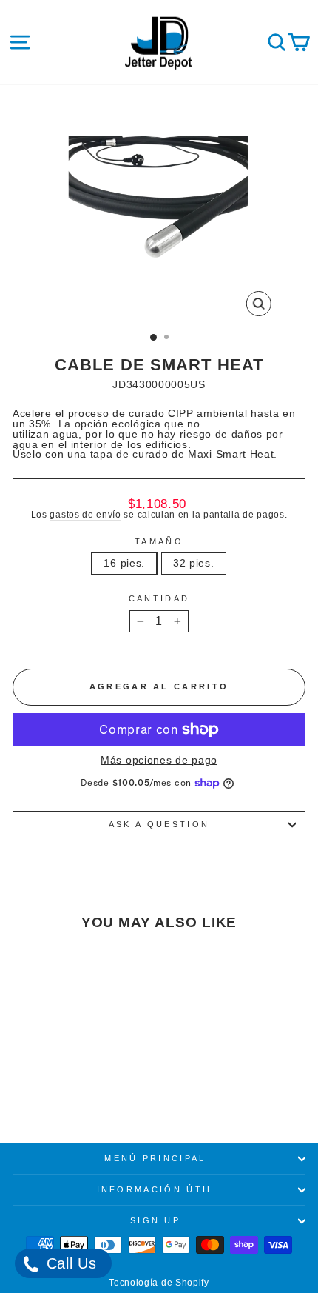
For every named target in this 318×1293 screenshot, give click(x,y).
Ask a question (159, 824)
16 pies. (124, 563)
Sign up (155, 1220)
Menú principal (155, 1158)
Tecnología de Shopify (159, 1282)
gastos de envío (85, 514)
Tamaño (159, 542)
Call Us (69, 1263)
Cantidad (159, 599)
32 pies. (193, 563)
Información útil (155, 1189)
